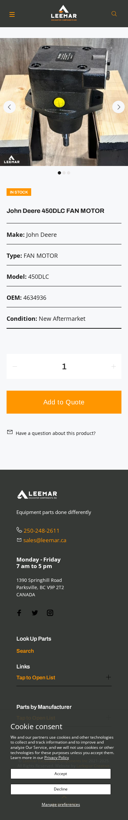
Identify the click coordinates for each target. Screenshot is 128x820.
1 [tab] (59, 172)
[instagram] (50, 612)
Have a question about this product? (56, 433)
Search (25, 651)
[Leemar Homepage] (64, 13)
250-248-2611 (42, 530)
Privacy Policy (56, 757)
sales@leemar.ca (44, 540)
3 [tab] (68, 172)
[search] (115, 14)
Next (118, 107)
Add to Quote (64, 402)
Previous (9, 107)
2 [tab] (64, 172)
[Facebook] (19, 612)
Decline (61, 789)
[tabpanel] (64, 102)
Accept (60, 773)
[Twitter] (35, 612)
